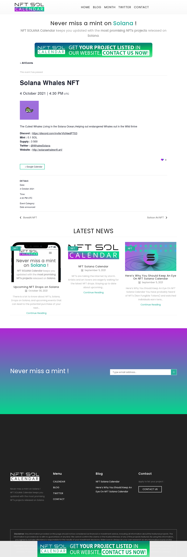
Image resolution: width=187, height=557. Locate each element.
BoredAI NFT (30, 217)
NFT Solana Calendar (93, 266)
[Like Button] (162, 160)
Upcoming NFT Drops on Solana (36, 287)
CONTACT (141, 7)
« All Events (26, 63)
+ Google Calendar (33, 166)
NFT (15, 248)
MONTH (109, 7)
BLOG (97, 7)
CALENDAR (59, 481)
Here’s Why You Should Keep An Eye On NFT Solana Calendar (150, 277)
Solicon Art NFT (155, 217)
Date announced (27, 207)
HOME (85, 7)
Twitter (124, 7)
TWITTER (58, 493)
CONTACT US (150, 489)
